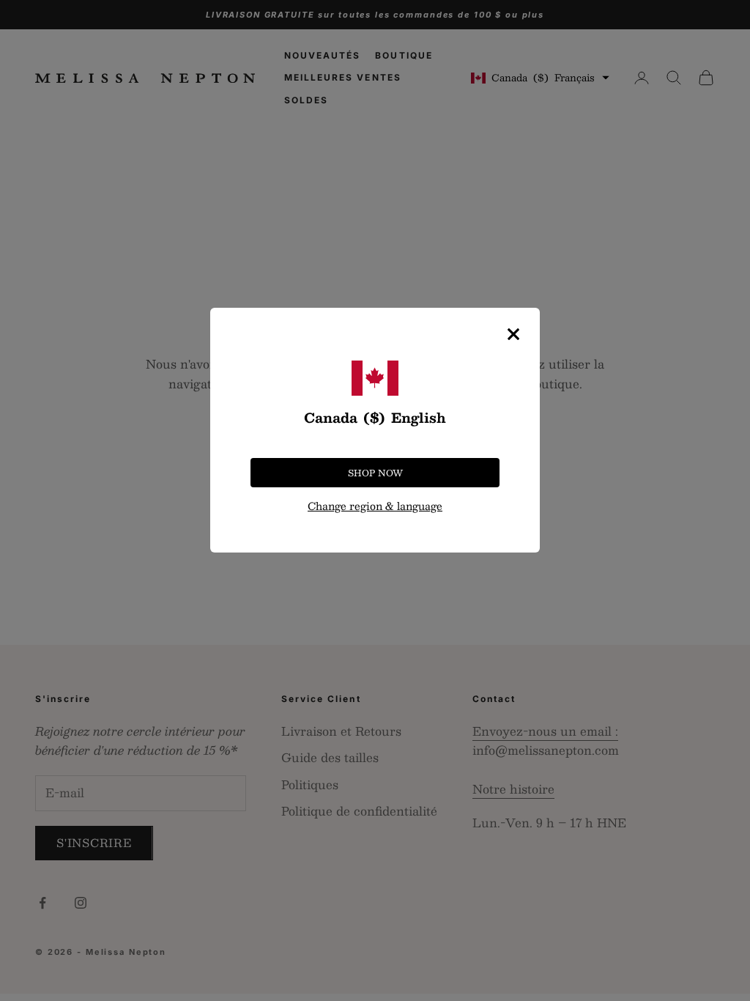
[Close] (513, 334)
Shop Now (375, 472)
